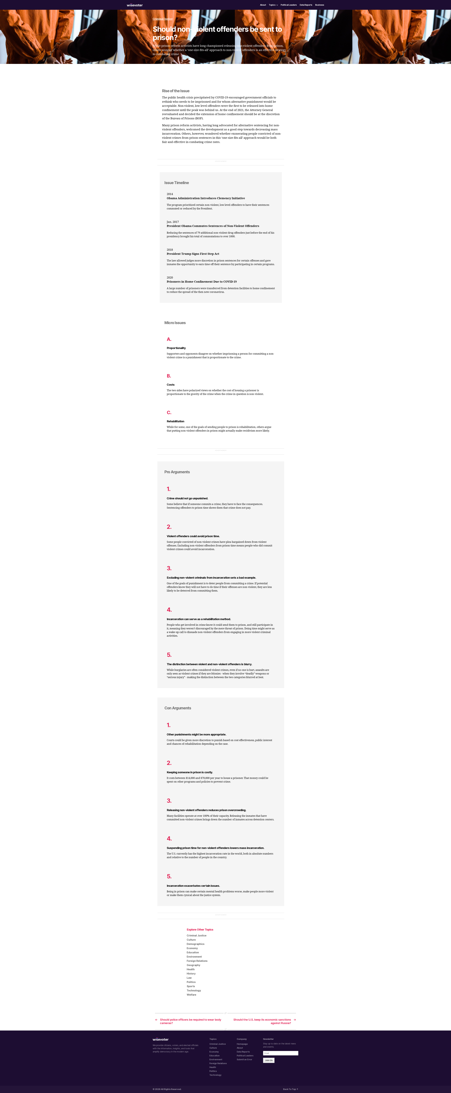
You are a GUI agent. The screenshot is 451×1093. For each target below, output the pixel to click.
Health (191, 969)
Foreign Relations (197, 960)
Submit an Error (244, 1059)
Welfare (191, 994)
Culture (191, 939)
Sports (191, 986)
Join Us (269, 1060)
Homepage (242, 1044)
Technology (194, 990)
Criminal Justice (163, 19)
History (191, 973)
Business (319, 5)
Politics (191, 982)
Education (193, 952)
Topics (272, 5)
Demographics (195, 944)
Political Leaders (289, 5)
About (263, 5)
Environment (194, 956)
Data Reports (306, 5)
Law (189, 977)
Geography (193, 965)
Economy (192, 948)
